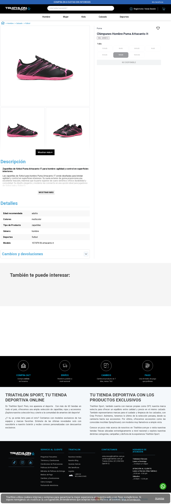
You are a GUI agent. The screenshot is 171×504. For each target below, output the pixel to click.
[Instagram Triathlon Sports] (22, 462)
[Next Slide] (167, 291)
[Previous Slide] (3, 291)
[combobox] (80, 9)
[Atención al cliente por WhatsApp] (163, 486)
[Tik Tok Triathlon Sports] (14, 462)
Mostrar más (45, 152)
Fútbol (27, 23)
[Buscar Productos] (111, 8)
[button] (34, 294)
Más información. (131, 499)
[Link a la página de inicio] (3, 23)
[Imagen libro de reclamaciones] (70, 476)
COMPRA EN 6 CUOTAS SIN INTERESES (72, 2)
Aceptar (159, 498)
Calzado (19, 23)
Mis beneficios (157, 2)
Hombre (46, 17)
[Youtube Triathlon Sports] (30, 462)
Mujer (66, 17)
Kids (83, 17)
